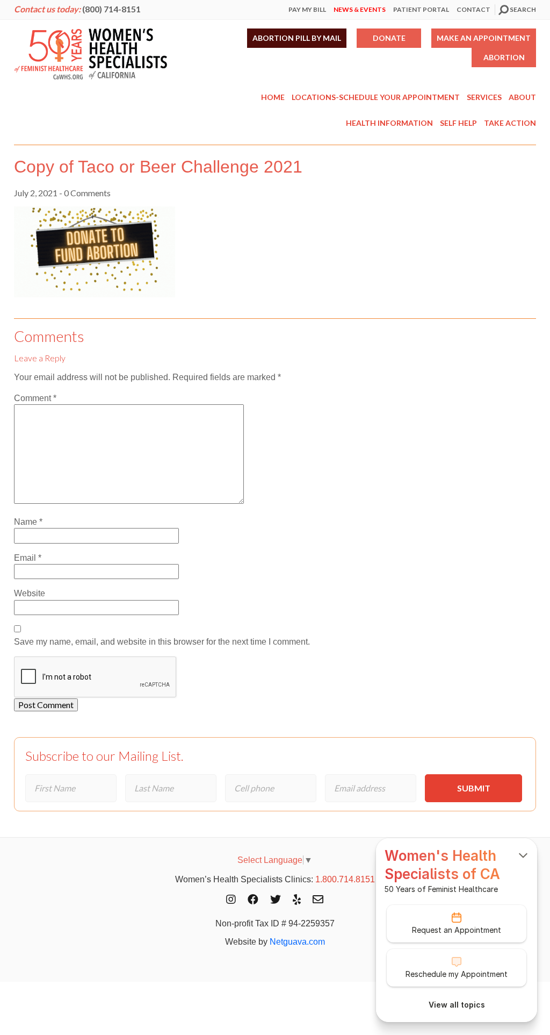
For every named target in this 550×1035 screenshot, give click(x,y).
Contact (473, 9)
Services (484, 97)
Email (27, 557)
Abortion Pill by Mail (296, 37)
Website (29, 593)
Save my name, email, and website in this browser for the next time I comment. (162, 641)
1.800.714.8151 (345, 879)
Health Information (389, 122)
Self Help (458, 122)
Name (28, 521)
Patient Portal (421, 9)
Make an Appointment (484, 37)
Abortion (504, 57)
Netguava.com (297, 941)
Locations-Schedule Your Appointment (376, 97)
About (522, 97)
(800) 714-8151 (111, 9)
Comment (35, 398)
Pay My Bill (307, 9)
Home (273, 97)
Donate (389, 37)
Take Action (510, 122)
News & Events (360, 9)
